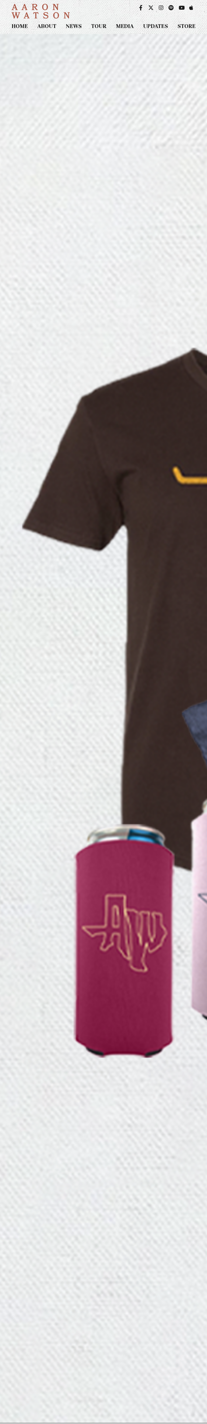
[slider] (103, 728)
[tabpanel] (103, 728)
